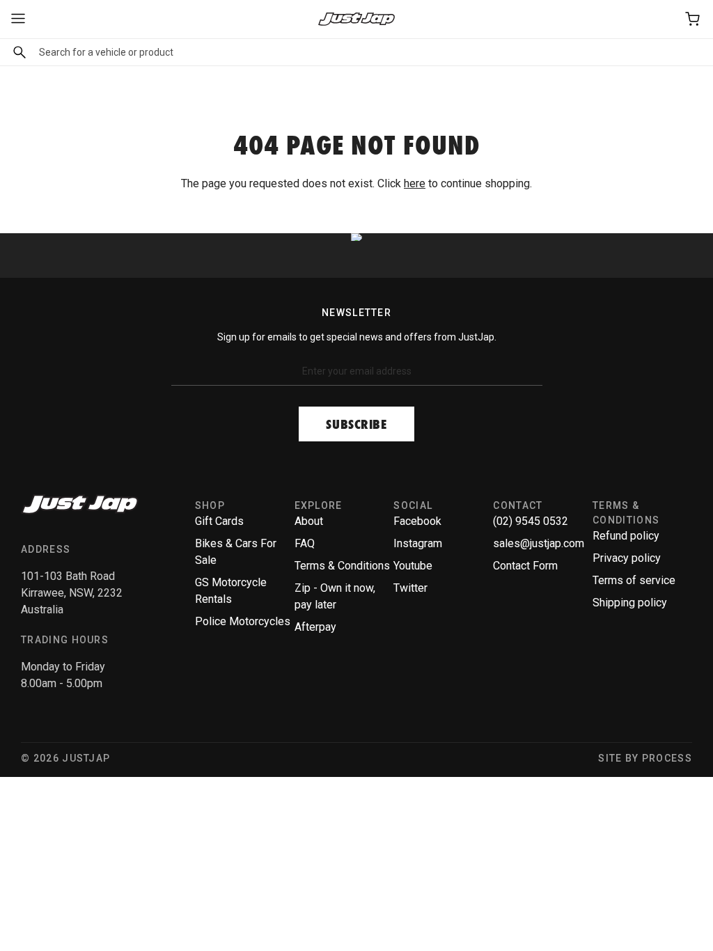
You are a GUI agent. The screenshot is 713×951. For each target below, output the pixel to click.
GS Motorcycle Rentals (231, 591)
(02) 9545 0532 (530, 521)
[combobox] (356, 52)
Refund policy (626, 535)
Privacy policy (627, 558)
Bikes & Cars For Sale (235, 552)
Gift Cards (219, 521)
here (414, 183)
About (309, 521)
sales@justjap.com (538, 543)
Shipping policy (630, 602)
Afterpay (315, 627)
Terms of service (634, 580)
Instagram (417, 543)
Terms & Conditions (342, 565)
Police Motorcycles (242, 621)
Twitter (410, 588)
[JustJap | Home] (356, 19)
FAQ (305, 543)
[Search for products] (16, 52)
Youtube (412, 565)
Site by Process (645, 758)
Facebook (417, 521)
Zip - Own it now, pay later (335, 596)
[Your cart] (693, 19)
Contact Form (525, 565)
